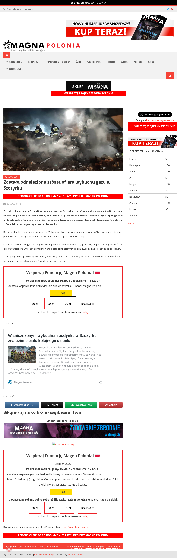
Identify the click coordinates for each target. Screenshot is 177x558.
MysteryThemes (75, 554)
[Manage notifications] (9, 549)
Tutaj (85, 312)
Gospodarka (94, 62)
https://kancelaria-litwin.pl (75, 527)
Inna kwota (87, 303)
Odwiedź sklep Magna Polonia (88, 86)
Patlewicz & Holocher (58, 62)
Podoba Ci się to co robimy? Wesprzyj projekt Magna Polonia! (63, 196)
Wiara (124, 62)
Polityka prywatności (44, 554)
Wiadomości (13, 62)
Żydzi (78, 62)
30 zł (35, 303)
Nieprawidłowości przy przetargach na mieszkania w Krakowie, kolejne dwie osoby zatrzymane (93, 547)
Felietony (33, 62)
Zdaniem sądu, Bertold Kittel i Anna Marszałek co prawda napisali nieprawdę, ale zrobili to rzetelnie (32, 547)
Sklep (151, 62)
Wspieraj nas (13, 68)
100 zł (67, 303)
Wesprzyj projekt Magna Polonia (88, 93)
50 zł (51, 303)
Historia (110, 62)
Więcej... (132, 223)
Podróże (137, 62)
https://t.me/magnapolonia (160, 120)
